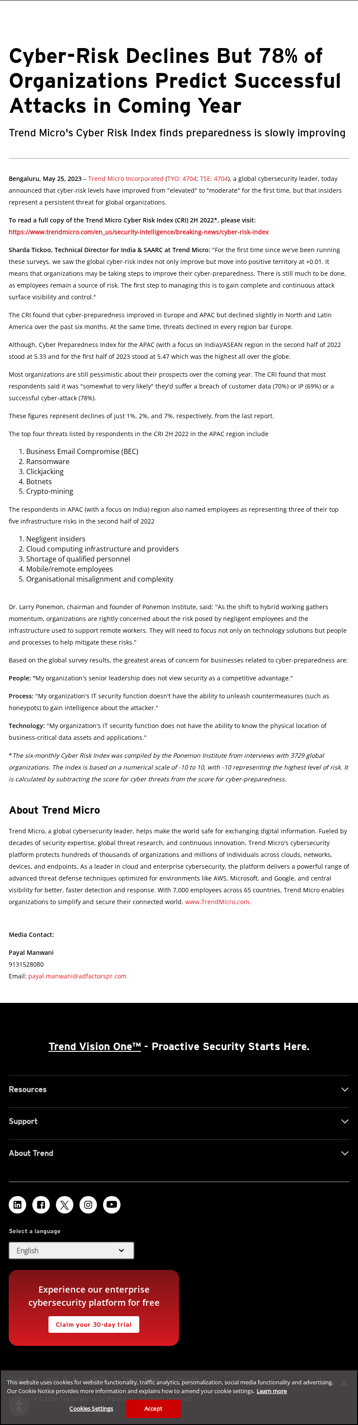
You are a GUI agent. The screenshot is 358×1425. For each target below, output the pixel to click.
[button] (71, 1250)
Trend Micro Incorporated (126, 178)
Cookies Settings (91, 1408)
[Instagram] (88, 1205)
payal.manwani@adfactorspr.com (77, 976)
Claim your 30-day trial (89, 1322)
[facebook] (41, 1205)
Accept (153, 1408)
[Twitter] (64, 1205)
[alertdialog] (179, 1397)
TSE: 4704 (213, 178)
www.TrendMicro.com (217, 902)
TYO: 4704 (181, 178)
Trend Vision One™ (94, 1046)
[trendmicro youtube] (111, 1205)
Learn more (272, 1391)
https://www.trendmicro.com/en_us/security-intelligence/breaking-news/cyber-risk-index (138, 232)
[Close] (344, 1383)
